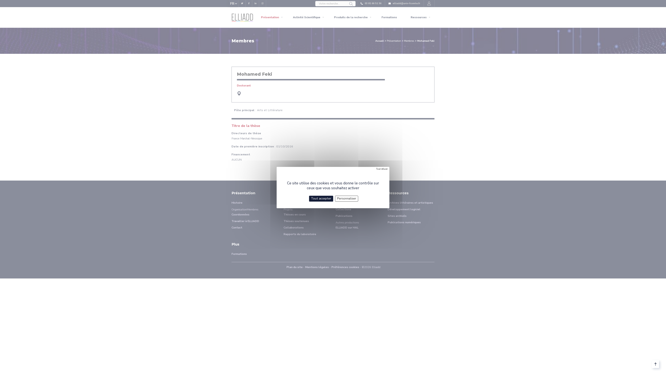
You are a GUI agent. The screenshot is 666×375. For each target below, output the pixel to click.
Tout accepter (321, 198)
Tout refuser (382, 169)
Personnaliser (346, 198)
